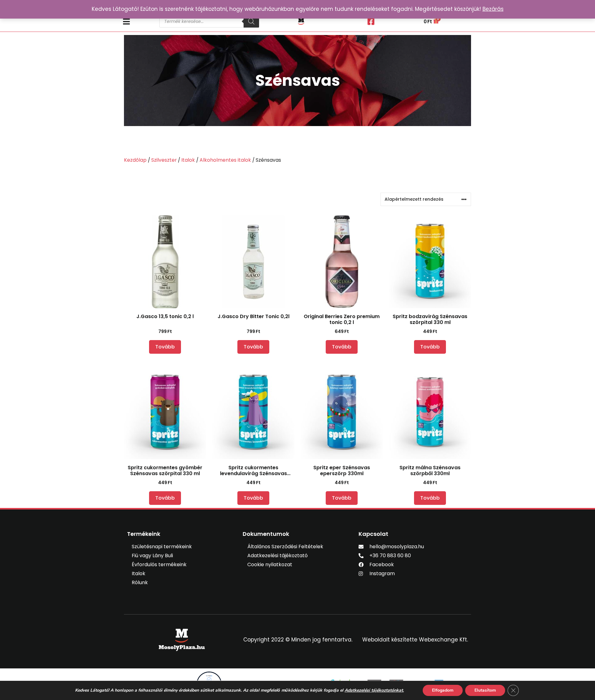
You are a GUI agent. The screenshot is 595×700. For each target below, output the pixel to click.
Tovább (165, 346)
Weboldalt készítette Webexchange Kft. (415, 639)
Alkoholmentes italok (225, 160)
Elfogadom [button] (442, 690)
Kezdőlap (135, 160)
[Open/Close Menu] (138, 21)
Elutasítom (485, 690)
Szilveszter (164, 160)
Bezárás (493, 9)
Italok (188, 160)
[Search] (251, 21)
